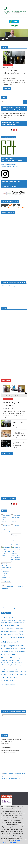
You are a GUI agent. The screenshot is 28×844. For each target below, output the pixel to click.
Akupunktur (14, 620)
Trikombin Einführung (16, 678)
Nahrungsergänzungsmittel (6, 669)
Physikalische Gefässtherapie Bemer (16, 671)
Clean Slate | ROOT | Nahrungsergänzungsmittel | (14, 73)
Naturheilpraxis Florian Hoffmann (19, 669)
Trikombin (6, 677)
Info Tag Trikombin (16, 662)
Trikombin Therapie (10, 680)
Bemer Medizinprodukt (19, 622)
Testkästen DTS (23, 674)
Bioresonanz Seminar (18, 628)
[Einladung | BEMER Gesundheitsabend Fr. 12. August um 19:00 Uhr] (6, 434)
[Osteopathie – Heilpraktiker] (14, 30)
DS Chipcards (12, 642)
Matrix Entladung (16, 665)
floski (12, 67)
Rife (25, 671)
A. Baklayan (7, 617)
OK (20, 842)
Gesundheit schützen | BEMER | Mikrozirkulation (19, 443)
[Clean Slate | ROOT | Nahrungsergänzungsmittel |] (14, 57)
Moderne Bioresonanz (11, 667)
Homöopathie (15, 660)
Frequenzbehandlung (5, 651)
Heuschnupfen (9, 660)
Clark (21, 634)
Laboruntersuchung (6, 665)
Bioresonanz (6, 625)
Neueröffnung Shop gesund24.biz (11, 403)
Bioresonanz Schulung (8, 628)
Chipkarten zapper (14, 634)
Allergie (7, 622)
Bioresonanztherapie (8, 631)
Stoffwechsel (4, 674)
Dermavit (4, 638)
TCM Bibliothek (14, 674)
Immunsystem (6, 662)
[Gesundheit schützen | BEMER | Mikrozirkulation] (6, 444)
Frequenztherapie (17, 651)
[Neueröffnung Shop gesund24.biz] (14, 390)
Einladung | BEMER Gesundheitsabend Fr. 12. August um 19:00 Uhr (19, 433)
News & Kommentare (7, 64)
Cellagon (8, 634)
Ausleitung (11, 622)
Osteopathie (4, 671)
